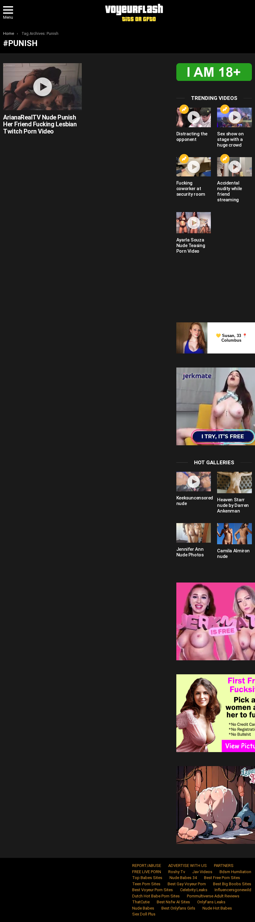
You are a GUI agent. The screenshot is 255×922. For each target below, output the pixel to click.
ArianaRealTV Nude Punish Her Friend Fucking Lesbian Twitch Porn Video (39, 124)
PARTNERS (224, 865)
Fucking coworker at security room (190, 188)
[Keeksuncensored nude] (193, 481)
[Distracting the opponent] (193, 117)
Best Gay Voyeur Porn (187, 884)
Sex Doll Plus (143, 914)
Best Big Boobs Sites (232, 884)
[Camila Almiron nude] (234, 533)
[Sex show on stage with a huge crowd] (234, 117)
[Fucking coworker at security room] (193, 167)
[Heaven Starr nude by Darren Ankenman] (234, 482)
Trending (184, 109)
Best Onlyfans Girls (178, 908)
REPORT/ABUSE (146, 865)
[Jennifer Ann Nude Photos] (193, 533)
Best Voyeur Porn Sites (152, 889)
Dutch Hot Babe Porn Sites (156, 896)
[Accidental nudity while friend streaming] (234, 167)
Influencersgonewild (233, 889)
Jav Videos (202, 871)
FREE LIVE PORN (146, 871)
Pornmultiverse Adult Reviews (213, 896)
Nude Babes (143, 908)
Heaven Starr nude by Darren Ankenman (233, 505)
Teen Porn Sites (146, 884)
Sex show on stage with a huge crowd (230, 139)
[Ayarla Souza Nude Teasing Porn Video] (193, 222)
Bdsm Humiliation (235, 871)
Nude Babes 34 (183, 877)
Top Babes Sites (147, 877)
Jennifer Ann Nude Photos (190, 552)
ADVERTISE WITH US (187, 865)
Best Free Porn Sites (222, 877)
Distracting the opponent (191, 136)
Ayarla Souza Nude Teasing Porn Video (190, 245)
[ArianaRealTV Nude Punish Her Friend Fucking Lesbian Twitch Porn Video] (42, 86)
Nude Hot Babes (217, 908)
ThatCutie (141, 902)
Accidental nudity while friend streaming (229, 191)
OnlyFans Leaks (211, 902)
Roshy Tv (176, 871)
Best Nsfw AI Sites (173, 902)
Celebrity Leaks (193, 889)
